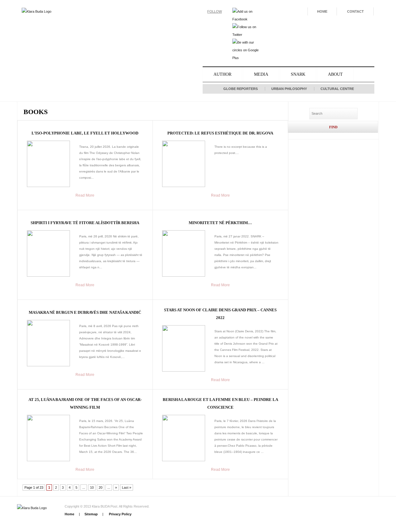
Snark (298, 74)
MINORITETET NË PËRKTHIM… (220, 222)
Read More (84, 195)
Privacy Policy (119, 514)
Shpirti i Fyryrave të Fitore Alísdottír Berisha (85, 222)
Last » (126, 487)
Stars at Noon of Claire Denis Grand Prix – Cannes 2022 (220, 314)
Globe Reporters (240, 89)
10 (92, 487)
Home (322, 11)
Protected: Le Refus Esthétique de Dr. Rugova (220, 133)
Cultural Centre (337, 89)
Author (222, 74)
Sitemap (91, 514)
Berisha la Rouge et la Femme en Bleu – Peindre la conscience (220, 403)
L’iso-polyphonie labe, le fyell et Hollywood (85, 133)
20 (100, 487)
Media (261, 74)
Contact (355, 11)
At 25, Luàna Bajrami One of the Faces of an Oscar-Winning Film (85, 403)
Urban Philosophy (289, 89)
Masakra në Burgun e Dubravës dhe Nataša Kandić (85, 312)
